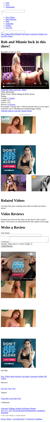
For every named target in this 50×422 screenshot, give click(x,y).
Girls (7, 3)
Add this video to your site (11, 111)
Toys (14, 389)
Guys (8, 5)
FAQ (19, 399)
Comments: (5, 242)
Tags (10, 389)
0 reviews (11, 105)
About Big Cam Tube (9, 399)
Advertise (4, 408)
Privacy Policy (6, 419)
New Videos (10, 17)
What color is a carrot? (16, 244)
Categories (9, 24)
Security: (4, 244)
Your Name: (5, 233)
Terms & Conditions (34, 419)
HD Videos (8, 36)
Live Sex (9, 28)
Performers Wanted (29, 408)
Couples (12, 98)
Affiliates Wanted (14, 408)
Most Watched (11, 19)
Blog (7, 21)
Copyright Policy (18, 419)
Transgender (10, 7)
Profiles (8, 26)
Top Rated (25, 34)
